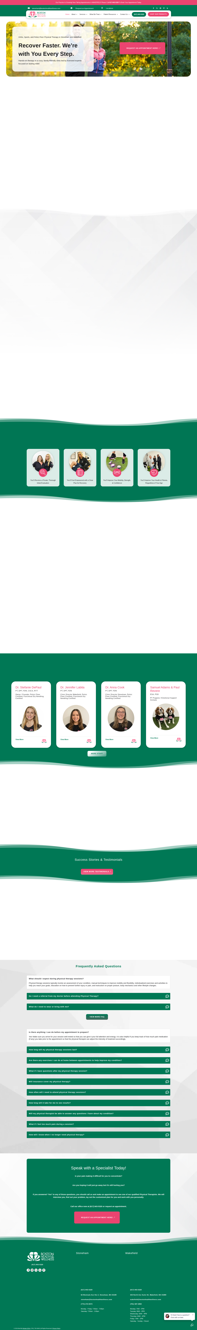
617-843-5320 (114, 2)
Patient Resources (110, 14)
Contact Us (124, 14)
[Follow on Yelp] (167, 8)
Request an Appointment (46, 405)
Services (82, 14)
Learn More (112, 183)
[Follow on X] (157, 8)
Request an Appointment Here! (142, 48)
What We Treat (95, 14)
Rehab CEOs (26, 1328)
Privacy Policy (56, 1328)
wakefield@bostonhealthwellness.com (145, 1299)
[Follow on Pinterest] (164, 8)
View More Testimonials (96, 872)
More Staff (97, 753)
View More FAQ (97, 1017)
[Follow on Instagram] (160, 8)
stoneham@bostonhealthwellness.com (96, 1299)
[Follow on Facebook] (153, 8)
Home (67, 14)
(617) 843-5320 (96, 1206)
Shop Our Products (158, 14)
